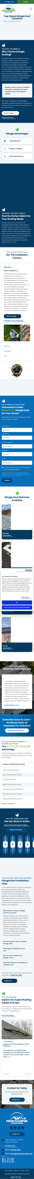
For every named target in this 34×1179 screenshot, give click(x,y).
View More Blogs (8, 1015)
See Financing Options (16, 730)
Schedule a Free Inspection (14, 320)
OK (17, 602)
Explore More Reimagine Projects (16, 825)
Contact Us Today (15, 830)
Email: (19, 1153)
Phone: (13, 1150)
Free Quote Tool (7, 117)
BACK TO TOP (16, 1177)
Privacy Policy (24, 1170)
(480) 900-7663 (16, 975)
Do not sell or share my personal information (17, 607)
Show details (25, 597)
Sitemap (16, 1170)
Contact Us (8, 981)
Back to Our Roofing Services (11, 21)
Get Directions (10, 1146)
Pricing (25, 2)
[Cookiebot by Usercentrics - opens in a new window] (25, 570)
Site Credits (8, 1170)
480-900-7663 (9, 2)
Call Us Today (9, 113)
